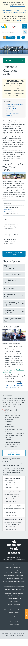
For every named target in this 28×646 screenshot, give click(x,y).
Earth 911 (19, 383)
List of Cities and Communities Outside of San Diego (14, 386)
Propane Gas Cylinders (9, 312)
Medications (9, 288)
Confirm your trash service (17, 6)
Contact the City (19, 635)
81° (14, 27)
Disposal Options (11, 108)
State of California (14, 621)
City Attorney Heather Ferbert (14, 598)
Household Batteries (12, 274)
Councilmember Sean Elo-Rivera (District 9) (14, 589)
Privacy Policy (13, 633)
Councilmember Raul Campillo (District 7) (14, 584)
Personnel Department (14, 612)
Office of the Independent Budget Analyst (14, 610)
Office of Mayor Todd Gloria (14, 596)
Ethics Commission (14, 601)
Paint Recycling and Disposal (12, 304)
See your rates (20, 20)
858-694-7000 (9, 343)
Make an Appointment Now (14, 254)
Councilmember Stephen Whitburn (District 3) (14, 572)
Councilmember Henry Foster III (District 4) (14, 575)
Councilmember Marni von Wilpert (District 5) (14, 578)
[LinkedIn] (20, 545)
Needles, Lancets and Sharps (12, 320)
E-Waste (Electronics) (9, 267)
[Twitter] (10, 545)
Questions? (9, 111)
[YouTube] (13, 545)
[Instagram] (15, 545)
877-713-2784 (11, 378)
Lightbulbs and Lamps (10, 281)
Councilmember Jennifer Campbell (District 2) (14, 570)
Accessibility (21, 633)
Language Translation (9, 635)
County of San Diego (14, 619)
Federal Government (14, 624)
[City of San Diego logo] (4, 26)
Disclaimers (5, 633)
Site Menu (9, 60)
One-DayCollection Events (14, 453)
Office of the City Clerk (14, 607)
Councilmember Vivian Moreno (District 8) (14, 586)
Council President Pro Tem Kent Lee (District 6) (14, 581)
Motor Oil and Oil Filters (11, 295)
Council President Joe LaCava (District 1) (14, 567)
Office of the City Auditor (14, 604)
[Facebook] (8, 545)
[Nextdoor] (18, 545)
